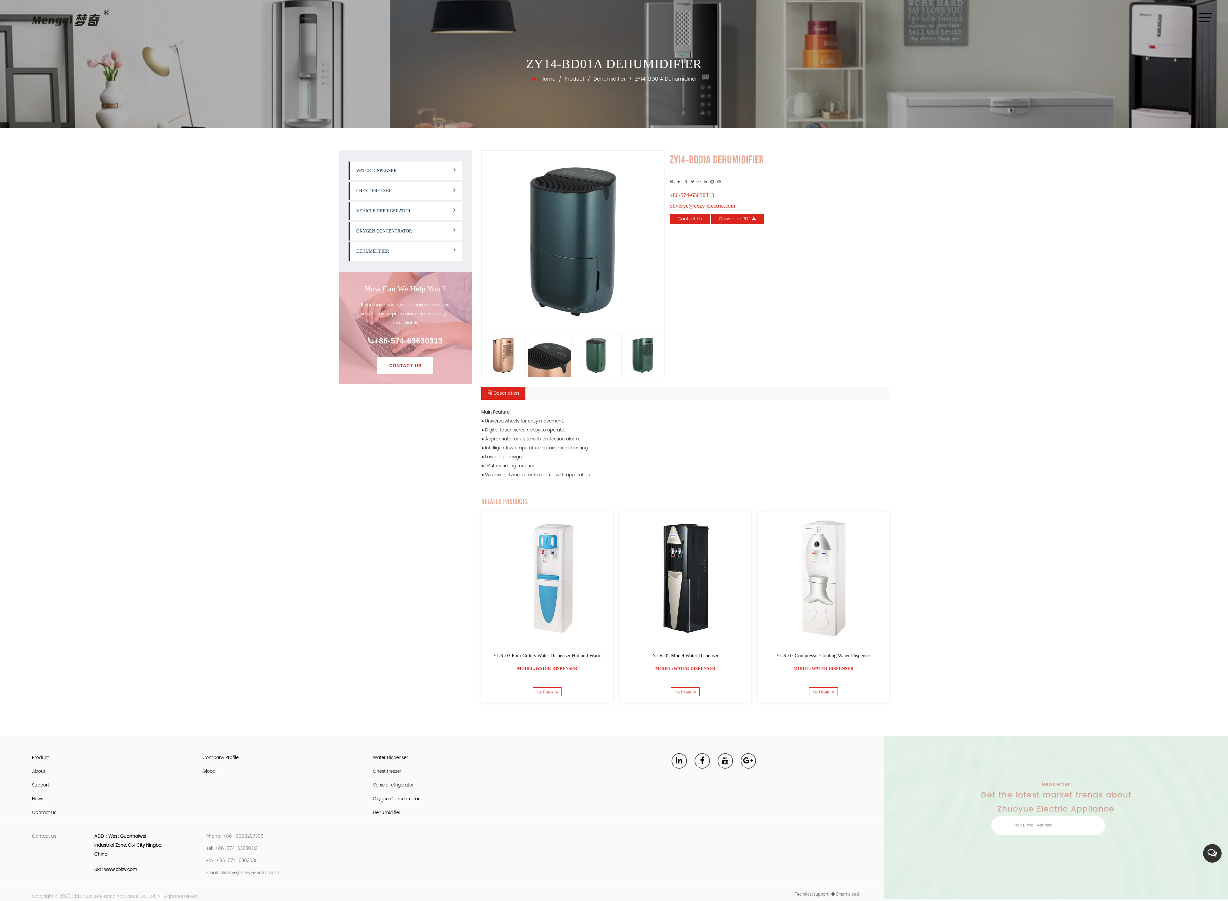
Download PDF (735, 219)
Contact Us (405, 365)
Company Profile (220, 757)
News (37, 798)
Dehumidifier (610, 79)
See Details (545, 692)
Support (40, 785)
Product (574, 79)
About (38, 771)
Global (209, 771)
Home (547, 79)
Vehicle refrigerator (383, 211)
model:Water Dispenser (547, 668)
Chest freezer (374, 190)
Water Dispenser (376, 170)
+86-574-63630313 (408, 340)
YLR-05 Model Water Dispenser (685, 655)
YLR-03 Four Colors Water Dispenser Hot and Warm (547, 655)
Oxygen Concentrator (384, 231)
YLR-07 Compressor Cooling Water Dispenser (823, 655)
